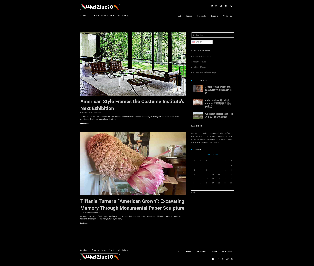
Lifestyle (214, 16)
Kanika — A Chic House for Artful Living (104, 16)
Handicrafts (201, 16)
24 (194, 183)
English (198, 42)
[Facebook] (211, 6)
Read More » (84, 123)
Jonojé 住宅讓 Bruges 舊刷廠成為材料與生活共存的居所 (218, 89)
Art (179, 16)
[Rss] (231, 6)
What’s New (227, 16)
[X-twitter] (221, 6)
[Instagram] (216, 6)
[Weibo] (226, 6)
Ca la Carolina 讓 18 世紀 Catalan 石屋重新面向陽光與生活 (218, 103)
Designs (189, 16)
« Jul (193, 192)
